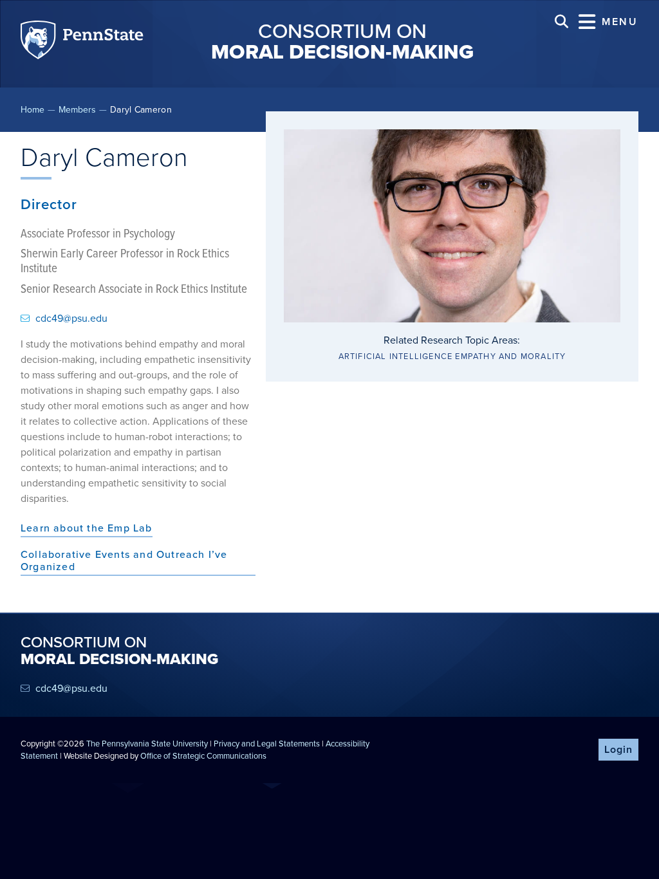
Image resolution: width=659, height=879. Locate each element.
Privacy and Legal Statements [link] (267, 743)
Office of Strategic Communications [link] (203, 756)
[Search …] (561, 21)
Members (77, 109)
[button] (608, 21)
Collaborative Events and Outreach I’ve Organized (124, 561)
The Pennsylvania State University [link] (147, 743)
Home (32, 109)
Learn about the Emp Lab (87, 528)
